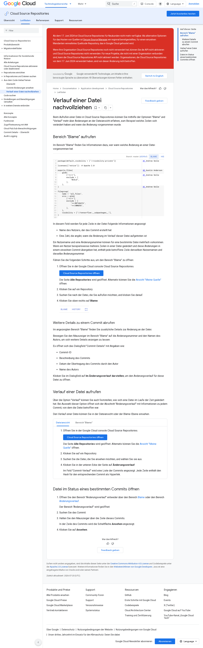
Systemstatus (93, 610)
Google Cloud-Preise (56, 600)
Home (56, 88)
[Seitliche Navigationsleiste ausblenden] (38, 642)
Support (59, 20)
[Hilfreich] (160, 88)
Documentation (70, 88)
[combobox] (121, 4)
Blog (166, 595)
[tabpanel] (110, 452)
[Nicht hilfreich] (165, 88)
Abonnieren (165, 641)
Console (149, 3)
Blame (141, 497)
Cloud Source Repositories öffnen (81, 273)
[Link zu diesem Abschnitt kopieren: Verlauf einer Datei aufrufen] (104, 392)
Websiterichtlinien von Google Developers (133, 567)
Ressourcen (75, 20)
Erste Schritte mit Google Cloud (140, 600)
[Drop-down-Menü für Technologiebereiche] (71, 4)
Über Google (52, 629)
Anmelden (194, 4)
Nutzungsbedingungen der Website (95, 629)
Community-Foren (95, 595)
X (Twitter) (169, 605)
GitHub (128, 595)
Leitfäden (25, 20)
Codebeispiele (132, 605)
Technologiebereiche (56, 3)
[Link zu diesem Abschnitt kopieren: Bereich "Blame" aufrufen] (99, 137)
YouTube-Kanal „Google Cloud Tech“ (179, 616)
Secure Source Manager (95, 39)
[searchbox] (21, 30)
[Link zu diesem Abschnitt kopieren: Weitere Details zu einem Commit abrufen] (118, 323)
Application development (92, 88)
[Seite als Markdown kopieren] (105, 107)
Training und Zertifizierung (138, 615)
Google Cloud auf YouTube (177, 610)
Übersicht (9, 20)
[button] (20, 48)
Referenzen (42, 20)
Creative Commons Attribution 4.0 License (129, 563)
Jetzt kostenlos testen (182, 13)
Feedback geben (154, 100)
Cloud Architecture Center (138, 610)
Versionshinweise (94, 605)
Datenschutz (68, 629)
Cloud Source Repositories (29, 14)
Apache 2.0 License (59, 567)
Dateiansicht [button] (63, 422)
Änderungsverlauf (69, 501)
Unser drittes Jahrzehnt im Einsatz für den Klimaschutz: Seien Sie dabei (84, 634)
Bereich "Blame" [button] (83, 422)
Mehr (81, 3)
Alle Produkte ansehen (57, 595)
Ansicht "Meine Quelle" (148, 279)
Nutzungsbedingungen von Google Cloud (136, 629)
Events (167, 600)
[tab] (63, 422)
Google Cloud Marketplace (59, 605)
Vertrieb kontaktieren (57, 610)
